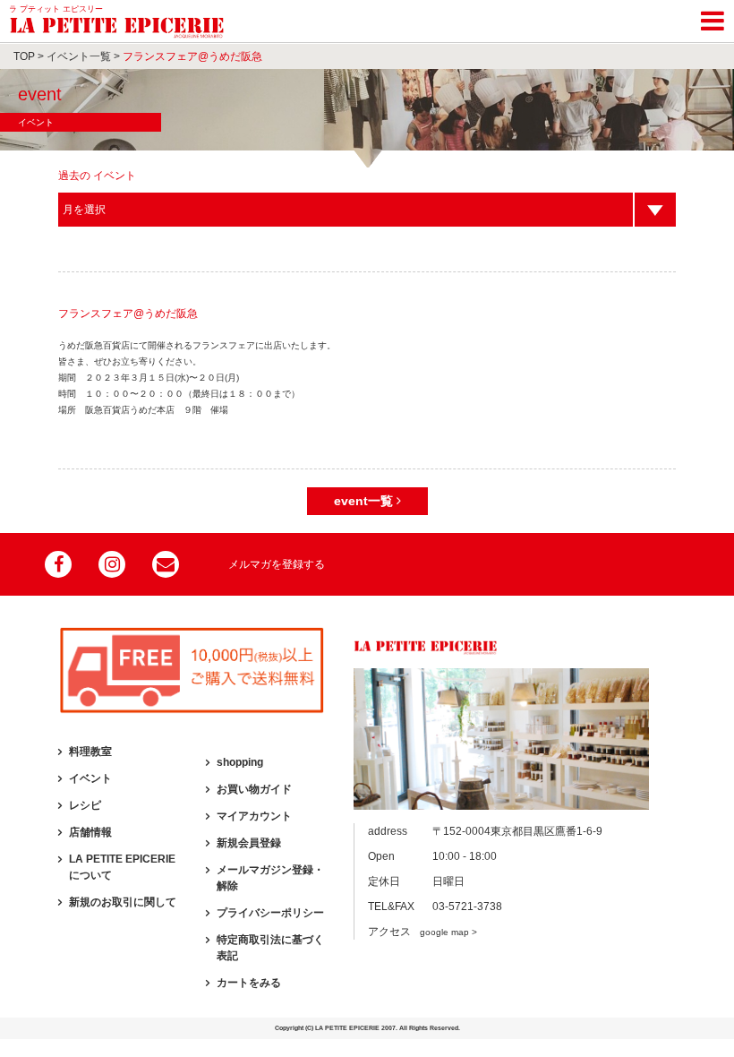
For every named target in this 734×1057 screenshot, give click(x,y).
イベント (90, 778)
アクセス (422, 931)
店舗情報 (90, 832)
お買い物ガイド (254, 789)
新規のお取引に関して (122, 902)
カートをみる (249, 982)
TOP (24, 56)
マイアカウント (254, 816)
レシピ (85, 805)
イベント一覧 (79, 56)
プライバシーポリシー (270, 913)
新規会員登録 (249, 843)
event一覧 (365, 501)
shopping (240, 762)
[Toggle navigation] (712, 18)
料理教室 (90, 751)
